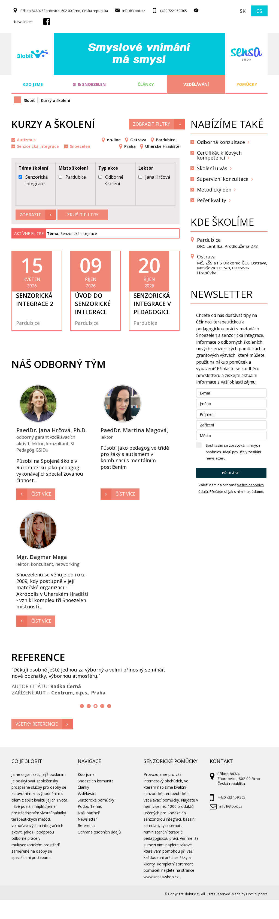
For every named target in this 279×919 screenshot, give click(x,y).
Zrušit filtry (82, 215)
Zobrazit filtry (151, 124)
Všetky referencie (37, 724)
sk (242, 11)
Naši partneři (89, 812)
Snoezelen (80, 146)
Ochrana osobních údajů (99, 832)
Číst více (41, 494)
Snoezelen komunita (96, 780)
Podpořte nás (90, 806)
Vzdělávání (196, 84)
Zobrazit (30, 215)
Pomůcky (246, 84)
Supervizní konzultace (222, 179)
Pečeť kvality (211, 200)
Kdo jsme (33, 84)
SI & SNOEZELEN (89, 84)
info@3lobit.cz (133, 10)
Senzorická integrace (38, 146)
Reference (87, 825)
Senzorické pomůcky (96, 800)
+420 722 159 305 (173, 10)
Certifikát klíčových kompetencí (219, 155)
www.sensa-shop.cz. (161, 876)
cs (259, 11)
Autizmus (26, 139)
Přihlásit (231, 472)
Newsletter (23, 21)
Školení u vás (212, 168)
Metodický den (214, 189)
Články (146, 84)
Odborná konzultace (221, 142)
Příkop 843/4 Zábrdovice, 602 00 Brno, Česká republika (64, 10)
